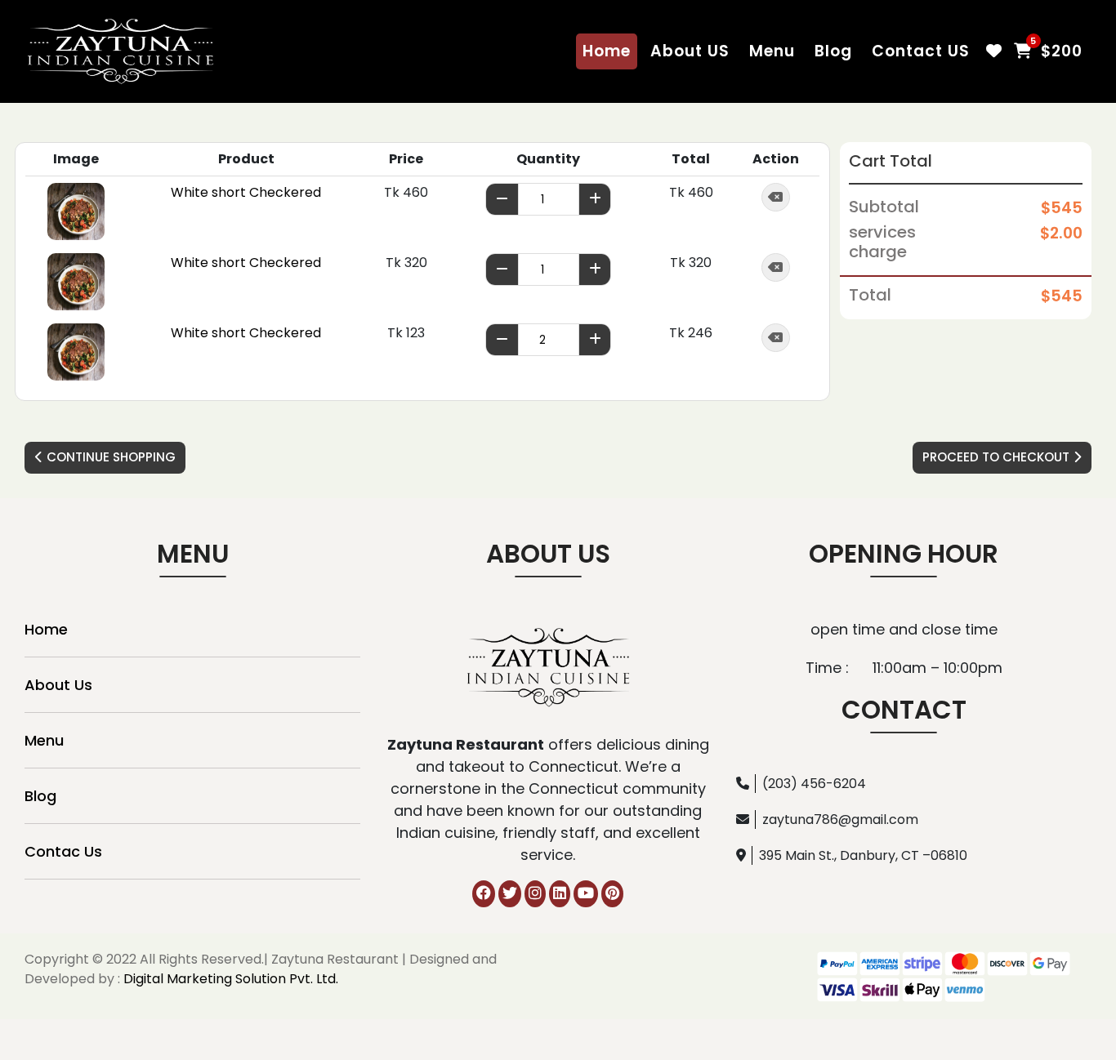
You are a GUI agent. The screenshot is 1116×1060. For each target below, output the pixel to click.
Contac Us (63, 851)
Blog (833, 51)
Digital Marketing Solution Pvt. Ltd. (230, 978)
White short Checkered (246, 192)
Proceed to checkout (997, 456)
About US (690, 51)
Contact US (921, 51)
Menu (772, 51)
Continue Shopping (109, 456)
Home (607, 51)
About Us (58, 685)
